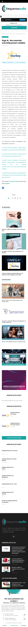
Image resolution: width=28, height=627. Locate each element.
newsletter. (7, 183)
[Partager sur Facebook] (12, 198)
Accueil (3, 33)
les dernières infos (13, 181)
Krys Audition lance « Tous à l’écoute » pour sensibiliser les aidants (18, 584)
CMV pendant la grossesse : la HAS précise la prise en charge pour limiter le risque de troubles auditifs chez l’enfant (19, 550)
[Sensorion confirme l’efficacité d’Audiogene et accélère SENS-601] (13, 318)
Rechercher (25, 1)
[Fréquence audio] (14, 9)
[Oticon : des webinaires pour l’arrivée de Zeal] (13, 339)
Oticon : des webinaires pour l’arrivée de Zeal (13, 341)
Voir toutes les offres (14, 437)
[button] (3, 188)
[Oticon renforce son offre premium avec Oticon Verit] (13, 297)
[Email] (20, 198)
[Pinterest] (18, 198)
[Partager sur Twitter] (15, 198)
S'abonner (14, 27)
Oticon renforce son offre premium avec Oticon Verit (12, 301)
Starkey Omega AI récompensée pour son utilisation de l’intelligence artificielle (12, 274)
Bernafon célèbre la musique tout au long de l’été (13, 230)
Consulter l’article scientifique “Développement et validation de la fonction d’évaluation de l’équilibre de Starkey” (14, 175)
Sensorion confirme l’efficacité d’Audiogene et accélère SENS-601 (14, 321)
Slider (13, 194)
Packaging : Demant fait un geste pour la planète (12, 252)
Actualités (5, 36)
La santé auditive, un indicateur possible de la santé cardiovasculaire (18, 560)
